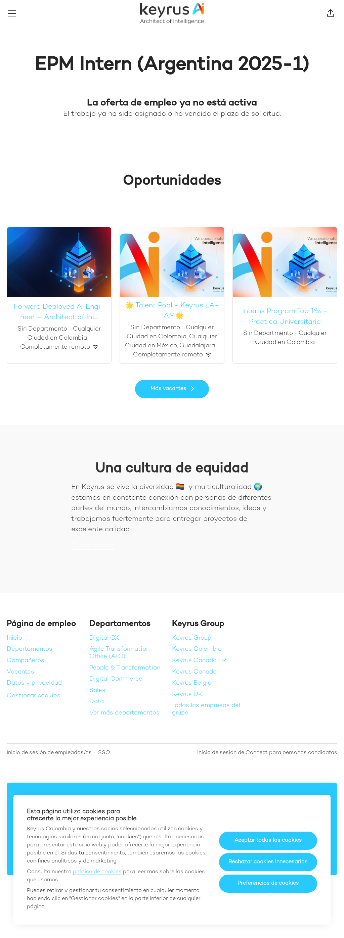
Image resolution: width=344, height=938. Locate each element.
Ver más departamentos (124, 713)
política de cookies (97, 872)
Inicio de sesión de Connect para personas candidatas (267, 753)
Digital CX (104, 638)
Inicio (14, 638)
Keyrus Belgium (194, 683)
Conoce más (92, 545)
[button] (330, 13)
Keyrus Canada (194, 672)
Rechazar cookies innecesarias (268, 862)
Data (96, 701)
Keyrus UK (187, 694)
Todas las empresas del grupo (206, 709)
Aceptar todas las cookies (268, 840)
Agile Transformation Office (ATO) (119, 653)
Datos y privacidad (34, 683)
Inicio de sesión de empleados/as (49, 753)
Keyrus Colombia (197, 649)
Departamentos (29, 649)
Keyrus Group (191, 638)
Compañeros (25, 660)
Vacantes (20, 672)
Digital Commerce (115, 679)
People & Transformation (124, 668)
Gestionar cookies (33, 696)
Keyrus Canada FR (199, 660)
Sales (97, 690)
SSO (104, 753)
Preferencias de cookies (268, 883)
